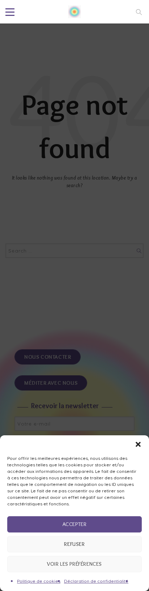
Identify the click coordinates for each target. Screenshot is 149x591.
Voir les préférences (74, 564)
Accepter (75, 524)
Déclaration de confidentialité (96, 581)
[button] (138, 444)
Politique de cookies (38, 581)
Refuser (74, 544)
